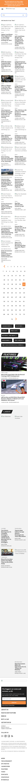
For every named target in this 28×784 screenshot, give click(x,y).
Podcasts (4, 774)
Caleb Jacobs (4, 402)
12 (21, 271)
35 (16, 288)
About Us (4, 710)
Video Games (4, 372)
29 (16, 284)
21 (8, 280)
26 (4, 284)
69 (8, 314)
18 (20, 275)
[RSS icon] (12, 736)
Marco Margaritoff (6, 211)
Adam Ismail (4, 378)
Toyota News (18, 528)
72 (20, 314)
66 (20, 310)
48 (20, 297)
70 (12, 314)
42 (20, 293)
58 (12, 306)
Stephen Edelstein (19, 47)
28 (12, 284)
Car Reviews (5, 766)
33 (8, 288)
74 (12, 319)
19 (23, 275)
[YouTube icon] (2, 736)
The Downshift (6, 761)
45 (8, 297)
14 (4, 275)
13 (24, 271)
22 (12, 280)
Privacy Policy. (11, 705)
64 (12, 310)
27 (8, 284)
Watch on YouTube (8, 713)
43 (24, 293)
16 (12, 275)
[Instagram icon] (5, 736)
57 (8, 306)
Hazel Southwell (5, 565)
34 (12, 288)
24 (20, 280)
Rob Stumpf (4, 258)
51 (8, 301)
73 (24, 314)
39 (8, 293)
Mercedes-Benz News (6, 177)
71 (16, 314)
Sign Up (14, 702)
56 (4, 306)
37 (24, 288)
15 (8, 275)
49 (24, 297)
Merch (3, 716)
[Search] (25, 15)
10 (13, 271)
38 (4, 293)
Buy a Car (5, 719)
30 (20, 284)
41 (16, 293)
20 (4, 280)
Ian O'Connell (5, 163)
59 (16, 306)
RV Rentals (5, 780)
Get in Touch (6, 722)
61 (24, 306)
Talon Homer (4, 42)
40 (12, 293)
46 (12, 297)
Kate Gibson (18, 208)
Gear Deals (5, 777)
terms (23, 748)
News (2, 32)
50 (4, 301)
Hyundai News (18, 177)
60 (20, 306)
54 (20, 301)
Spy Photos (5, 763)
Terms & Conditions (6, 728)
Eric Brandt (4, 188)
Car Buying (4, 557)
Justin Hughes (5, 119)
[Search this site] (26, 9)
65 (16, 310)
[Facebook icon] (9, 736)
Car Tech (3, 155)
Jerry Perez (18, 671)
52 (12, 301)
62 (4, 310)
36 (20, 288)
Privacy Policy (20, 1)
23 (16, 280)
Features (4, 769)
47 (16, 297)
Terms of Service (5, 705)
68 (4, 314)
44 (4, 297)
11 (17, 271)
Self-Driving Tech (6, 226)
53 (16, 301)
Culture (3, 528)
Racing (3, 395)
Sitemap (3, 726)
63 (8, 310)
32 (4, 288)
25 (23, 280)
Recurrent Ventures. (9, 741)
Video (3, 771)
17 (16, 275)
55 (23, 301)
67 (24, 310)
